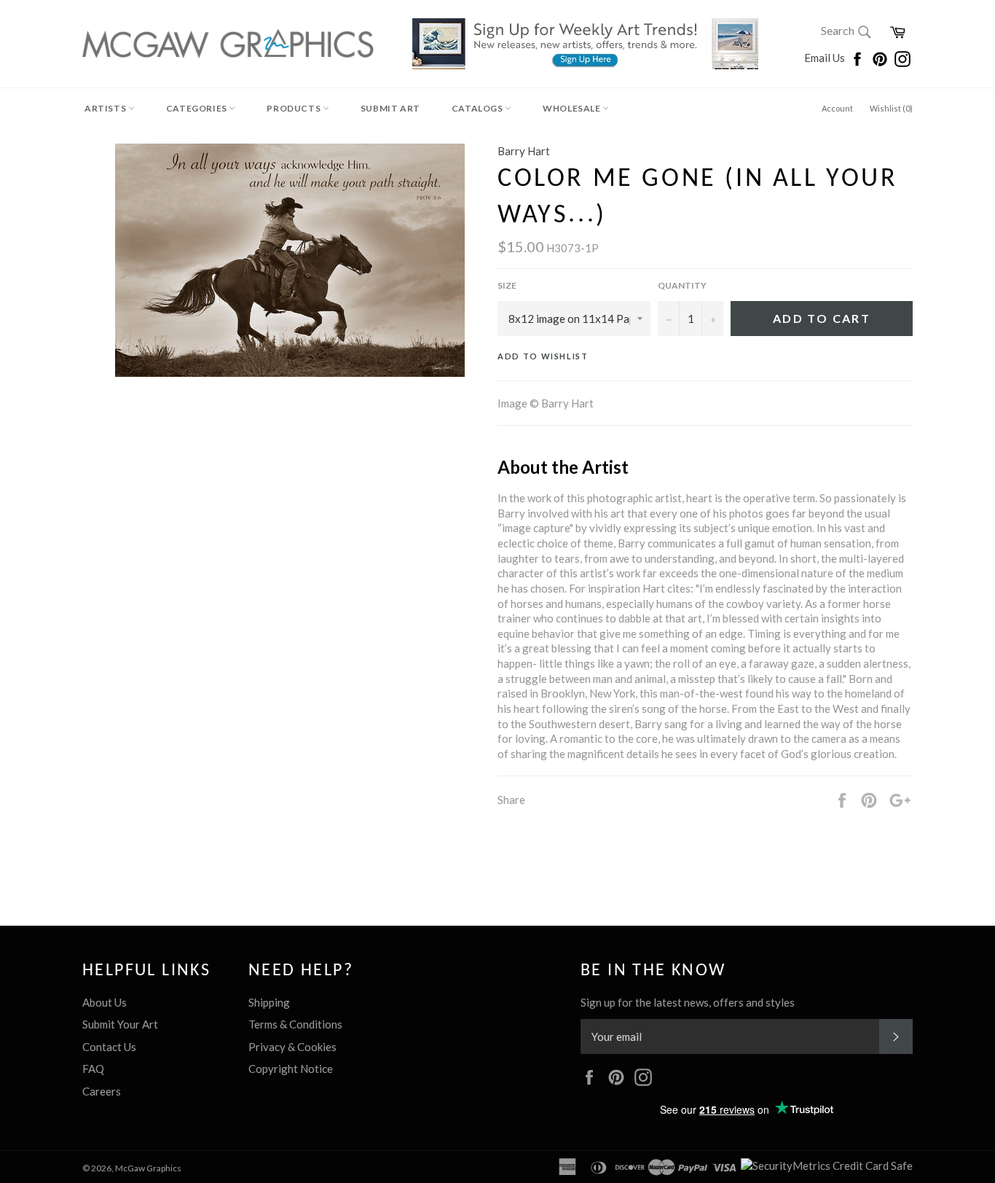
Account (837, 108)
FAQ (93, 1068)
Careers (101, 1091)
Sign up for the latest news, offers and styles (688, 1002)
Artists (106, 108)
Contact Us (109, 1046)
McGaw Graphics (148, 1168)
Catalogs (478, 108)
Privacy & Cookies (292, 1046)
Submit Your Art (120, 1024)
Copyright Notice (290, 1068)
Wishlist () (891, 108)
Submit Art (390, 108)
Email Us (825, 57)
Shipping (269, 1002)
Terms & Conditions (295, 1024)
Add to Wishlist (543, 356)
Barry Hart (524, 150)
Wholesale (572, 108)
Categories (197, 108)
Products (294, 108)
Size (507, 285)
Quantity (682, 285)
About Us (104, 1002)
